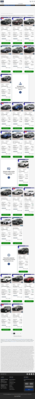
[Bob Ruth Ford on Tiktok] (31, 374)
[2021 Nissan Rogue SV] (6, 192)
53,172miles (20, 30)
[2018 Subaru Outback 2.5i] (6, 50)
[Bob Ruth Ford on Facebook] (27, 374)
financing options (13, 341)
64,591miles (32, 59)
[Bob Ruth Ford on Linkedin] (33, 374)
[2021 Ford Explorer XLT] (6, 21)
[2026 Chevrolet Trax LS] (6, 78)
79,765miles (9, 317)
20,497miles (32, 144)
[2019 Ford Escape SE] (6, 135)
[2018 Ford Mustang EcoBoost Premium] (17, 308)
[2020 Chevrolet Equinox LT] (6, 278)
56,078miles (9, 287)
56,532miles (32, 287)
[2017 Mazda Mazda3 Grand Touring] (29, 192)
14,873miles (26, 259)
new (5, 339)
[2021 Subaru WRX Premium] (6, 106)
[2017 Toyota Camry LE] (17, 192)
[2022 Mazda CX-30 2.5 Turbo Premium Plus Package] (17, 278)
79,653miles (20, 58)
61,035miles (32, 201)
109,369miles (20, 143)
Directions (11, 386)
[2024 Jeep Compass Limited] (23, 250)
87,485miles (20, 317)
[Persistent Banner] (17, 5)
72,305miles (9, 144)
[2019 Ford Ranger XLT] (17, 221)
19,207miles (9, 87)
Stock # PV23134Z (15, 227)
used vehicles (9, 339)
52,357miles (20, 201)
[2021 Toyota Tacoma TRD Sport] (17, 135)
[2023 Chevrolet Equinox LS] (29, 106)
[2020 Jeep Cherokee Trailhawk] (29, 50)
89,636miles (9, 200)
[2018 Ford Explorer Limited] (17, 21)
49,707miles (32, 30)
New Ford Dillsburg (12, 379)
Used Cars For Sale (12, 382)
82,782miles (9, 58)
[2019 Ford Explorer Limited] (17, 50)
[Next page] (23, 333)
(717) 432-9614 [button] (4, 382)
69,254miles (9, 30)
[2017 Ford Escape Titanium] (23, 163)
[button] (30, 1)
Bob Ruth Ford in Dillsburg (19, 339)
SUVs (10, 340)
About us (10, 385)
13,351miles (20, 287)
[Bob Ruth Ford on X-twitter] (29, 374)
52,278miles (9, 230)
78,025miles (26, 172)
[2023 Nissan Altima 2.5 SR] (6, 221)
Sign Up (29, 389)
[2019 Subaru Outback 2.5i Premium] (29, 21)
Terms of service (11, 389)
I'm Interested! (7, 71)
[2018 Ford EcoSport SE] (17, 106)
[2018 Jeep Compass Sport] (29, 278)
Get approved (11, 383)
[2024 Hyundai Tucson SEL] (29, 135)
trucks (7, 340)
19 (20, 333)
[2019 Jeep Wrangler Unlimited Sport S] (6, 308)
